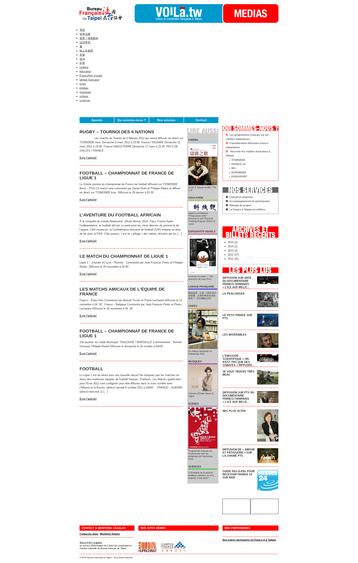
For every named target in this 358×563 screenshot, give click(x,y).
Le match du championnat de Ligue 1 (124, 256)
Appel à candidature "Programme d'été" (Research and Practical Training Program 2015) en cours (201, 218)
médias (84, 88)
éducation (85, 71)
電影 (82, 30)
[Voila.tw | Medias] (250, 21)
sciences (85, 100)
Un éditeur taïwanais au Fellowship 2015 (200, 352)
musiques (85, 92)
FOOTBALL (91, 368)
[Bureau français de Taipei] (107, 21)
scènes (84, 96)
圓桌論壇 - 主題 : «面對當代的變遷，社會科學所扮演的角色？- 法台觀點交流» (202, 296)
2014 (230, 246)
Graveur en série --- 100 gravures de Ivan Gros (201, 277)
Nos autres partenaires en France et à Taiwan (249, 540)
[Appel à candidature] (202, 206)
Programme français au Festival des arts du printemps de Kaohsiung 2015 (200, 455)
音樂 (82, 54)
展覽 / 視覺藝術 (89, 38)
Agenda (96, 120)
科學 (82, 63)
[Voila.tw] (178, 13)
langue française (89, 79)
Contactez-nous (89, 534)
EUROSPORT (239, 176)
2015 (230, 242)
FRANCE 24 (238, 164)
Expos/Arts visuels (91, 75)
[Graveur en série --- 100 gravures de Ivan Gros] (202, 254)
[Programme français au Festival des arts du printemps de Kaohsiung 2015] (202, 428)
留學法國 (85, 34)
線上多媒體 (86, 50)
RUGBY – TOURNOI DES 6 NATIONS (117, 131)
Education (195, 197)
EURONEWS (238, 172)
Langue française (201, 286)
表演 (82, 59)
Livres (192, 306)
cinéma (84, 67)
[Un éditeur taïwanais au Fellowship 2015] (202, 329)
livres (83, 83)
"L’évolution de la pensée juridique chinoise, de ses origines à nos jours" (201, 475)
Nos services (166, 120)
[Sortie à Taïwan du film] (202, 164)
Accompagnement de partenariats (249, 201)
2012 (230, 254)
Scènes (193, 403)
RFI (233, 168)
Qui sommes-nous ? (131, 120)
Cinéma (193, 139)
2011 (230, 258)
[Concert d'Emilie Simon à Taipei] (202, 378)
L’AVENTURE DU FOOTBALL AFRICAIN (120, 214)
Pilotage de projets (240, 205)
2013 (230, 250)
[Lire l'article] (88, 157)
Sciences (194, 466)
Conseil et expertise (241, 197)
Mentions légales (110, 534)
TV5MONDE (238, 160)
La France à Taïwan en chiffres (247, 209)
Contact (201, 120)
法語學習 (85, 42)
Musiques (195, 361)
